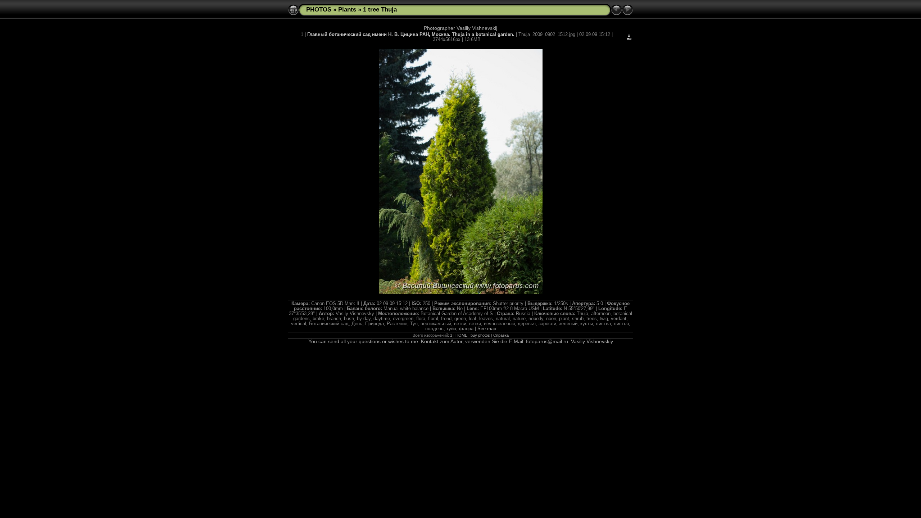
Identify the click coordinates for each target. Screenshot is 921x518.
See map (486, 328)
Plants (347, 9)
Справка (501, 335)
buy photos (480, 335)
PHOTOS (318, 9)
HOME (461, 335)
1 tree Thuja (380, 9)
